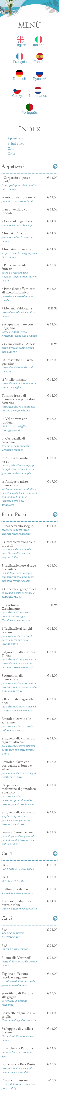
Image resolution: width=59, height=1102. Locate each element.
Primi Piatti (16, 143)
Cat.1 (11, 148)
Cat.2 (11, 153)
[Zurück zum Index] (55, 166)
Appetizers (15, 138)
